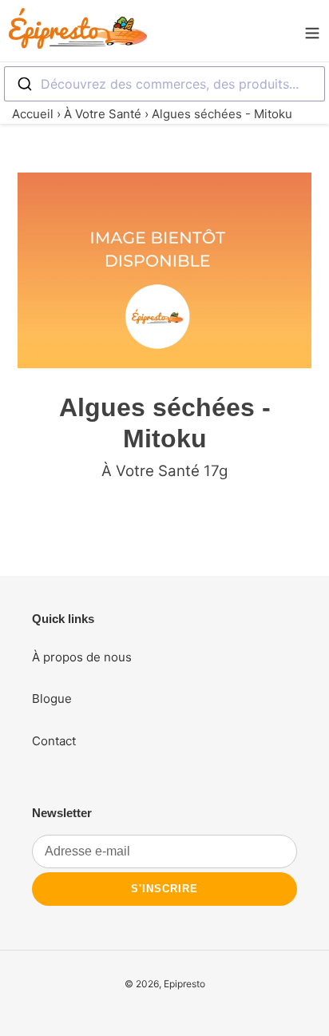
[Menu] (312, 31)
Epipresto (184, 984)
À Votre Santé (102, 113)
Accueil (33, 113)
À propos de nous (82, 657)
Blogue (52, 698)
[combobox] (164, 83)
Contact (54, 740)
